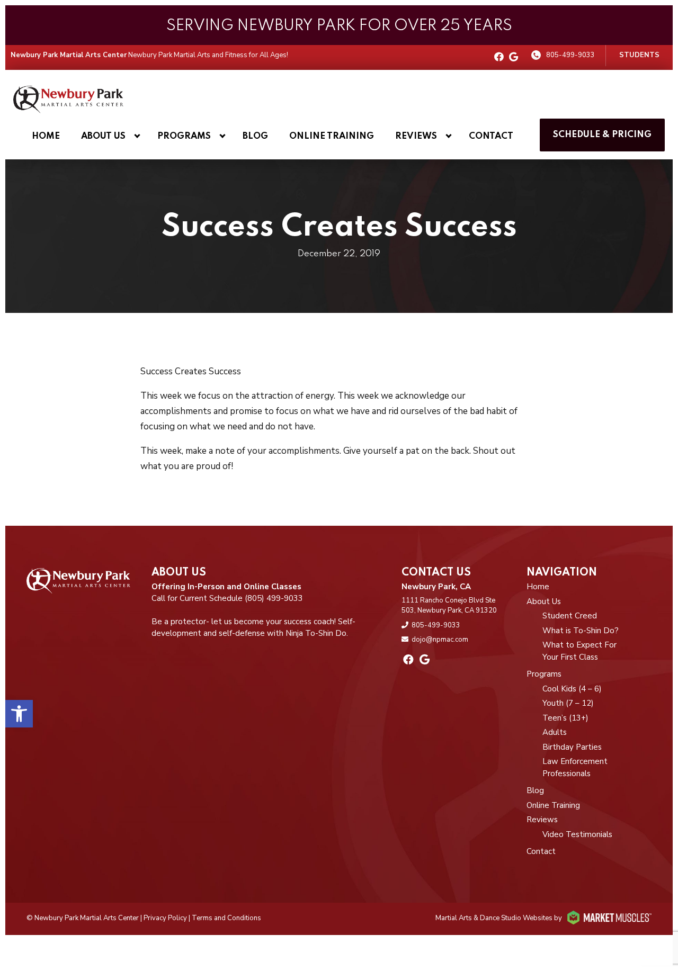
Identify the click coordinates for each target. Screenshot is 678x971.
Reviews (416, 136)
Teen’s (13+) (565, 718)
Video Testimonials (577, 834)
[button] (19, 713)
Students (639, 55)
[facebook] (499, 57)
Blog (255, 136)
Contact (491, 136)
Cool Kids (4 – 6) (572, 689)
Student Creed (569, 615)
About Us (103, 136)
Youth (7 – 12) (568, 703)
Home (46, 136)
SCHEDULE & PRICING (602, 134)
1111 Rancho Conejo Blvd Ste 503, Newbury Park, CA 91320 (449, 606)
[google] (513, 57)
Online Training (331, 136)
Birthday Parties (572, 747)
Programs (184, 136)
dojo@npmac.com (440, 639)
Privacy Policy (165, 918)
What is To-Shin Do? (580, 630)
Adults (554, 732)
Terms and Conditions (226, 918)
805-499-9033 (570, 55)
